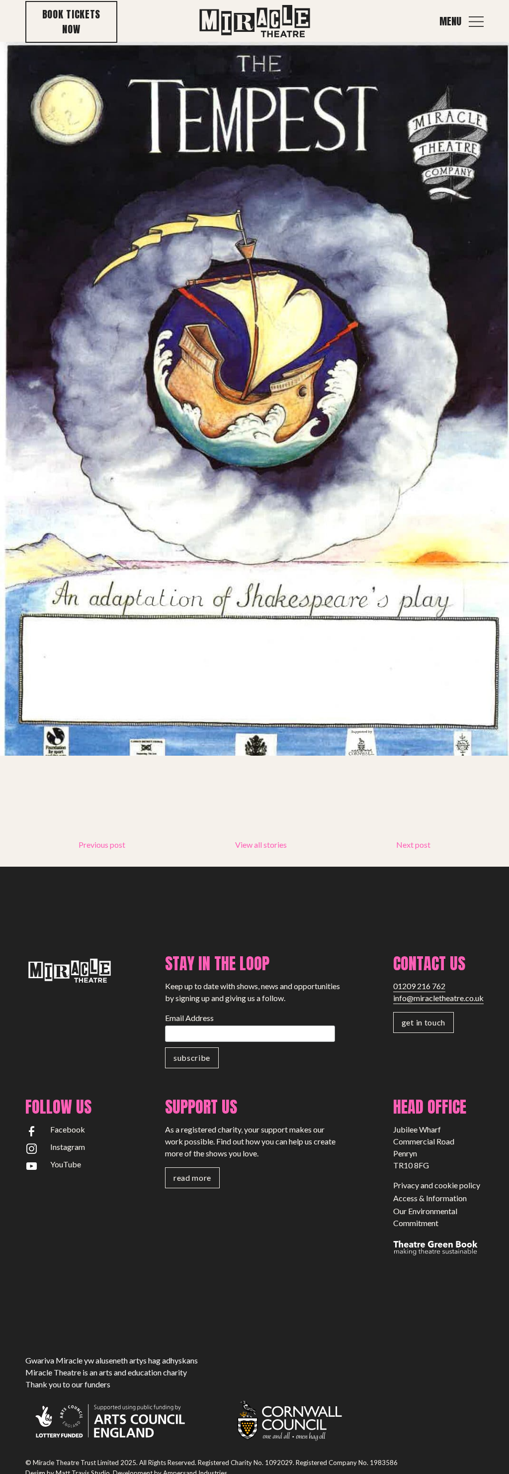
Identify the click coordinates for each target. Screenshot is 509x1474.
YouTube (65, 1164)
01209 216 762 (419, 986)
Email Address (189, 1017)
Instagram (67, 1146)
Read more (192, 1177)
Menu (450, 21)
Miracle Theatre (254, 21)
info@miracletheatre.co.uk (438, 998)
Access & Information (430, 1198)
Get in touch (423, 1022)
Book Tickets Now (71, 21)
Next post (413, 844)
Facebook (67, 1129)
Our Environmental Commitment (425, 1217)
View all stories (261, 844)
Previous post (102, 844)
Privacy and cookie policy (436, 1185)
